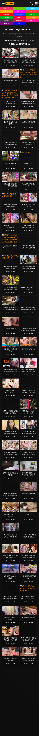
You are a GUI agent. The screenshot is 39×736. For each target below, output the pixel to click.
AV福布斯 (6, 23)
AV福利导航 (19, 20)
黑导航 (32, 8)
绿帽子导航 (32, 14)
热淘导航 (19, 14)
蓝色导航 (6, 8)
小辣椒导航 (32, 17)
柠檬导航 (19, 8)
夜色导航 (32, 11)
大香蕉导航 (6, 17)
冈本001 (32, 20)
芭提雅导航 (6, 14)
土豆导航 (19, 11)
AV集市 (19, 17)
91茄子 (19, 23)
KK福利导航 (6, 11)
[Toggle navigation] (36, 3)
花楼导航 (6, 20)
